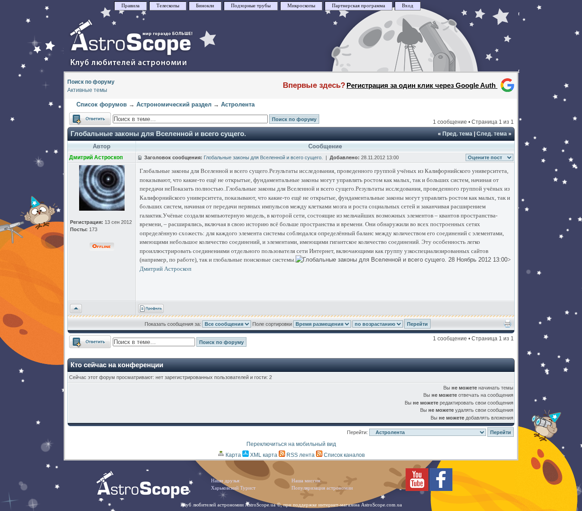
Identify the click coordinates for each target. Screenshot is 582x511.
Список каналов (343, 455)
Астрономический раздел (173, 104)
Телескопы (167, 5)
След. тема (492, 134)
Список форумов (101, 104)
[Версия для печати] (507, 326)
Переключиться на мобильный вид (291, 444)
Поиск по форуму (91, 82)
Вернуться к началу (76, 309)
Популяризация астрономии (322, 488)
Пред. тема (457, 134)
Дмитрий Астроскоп (165, 268)
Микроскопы (301, 5)
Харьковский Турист (233, 488)
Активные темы (87, 90)
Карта (232, 455)
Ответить (81, 116)
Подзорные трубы (251, 5)
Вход (407, 5)
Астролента (238, 104)
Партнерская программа (358, 5)
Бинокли (205, 5)
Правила (130, 5)
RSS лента (300, 455)
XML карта (263, 455)
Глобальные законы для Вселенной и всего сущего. (158, 133)
